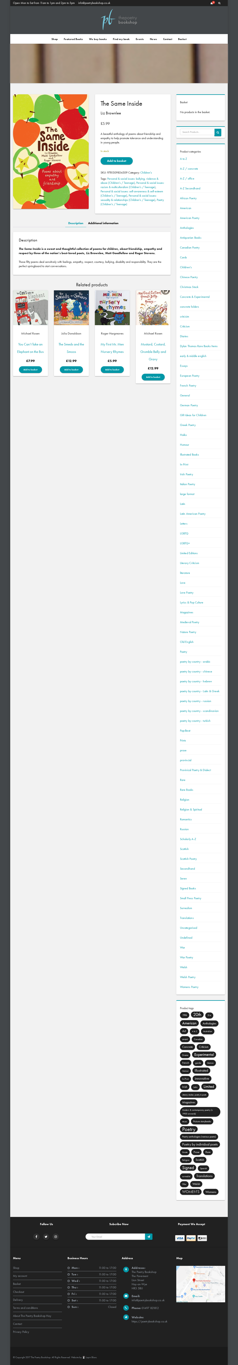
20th (197, 1014)
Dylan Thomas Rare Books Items (199, 346)
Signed (188, 1167)
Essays (184, 366)
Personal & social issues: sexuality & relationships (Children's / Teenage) (129, 198)
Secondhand (187, 869)
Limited (209, 1086)
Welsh (183, 967)
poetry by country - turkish (195, 721)
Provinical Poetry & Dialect (195, 770)
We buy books (98, 39)
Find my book (121, 39)
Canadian (198, 1039)
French (185, 1062)
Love (183, 583)
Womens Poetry (189, 987)
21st (209, 1015)
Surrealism (186, 908)
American (186, 208)
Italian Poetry (187, 484)
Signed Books (188, 888)
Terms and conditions (25, 1308)
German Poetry (189, 405)
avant (185, 1039)
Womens (210, 1192)
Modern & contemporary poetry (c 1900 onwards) (197, 1111)
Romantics (186, 819)
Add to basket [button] (30, 369)
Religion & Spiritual (191, 809)
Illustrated (201, 1070)
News (153, 39)
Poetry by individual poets (200, 1144)
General (185, 395)
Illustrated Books (189, 454)
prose (183, 750)
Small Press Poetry (190, 898)
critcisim (184, 316)
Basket (182, 39)
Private (184, 1152)
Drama (185, 1055)
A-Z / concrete (189, 169)
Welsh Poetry (187, 977)
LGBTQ (184, 533)
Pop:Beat (185, 731)
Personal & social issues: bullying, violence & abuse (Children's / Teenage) (129, 181)
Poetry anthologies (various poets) (199, 1136)
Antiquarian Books (190, 238)
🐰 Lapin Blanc (89, 1357)
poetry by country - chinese (196, 671)
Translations (187, 918)
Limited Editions (189, 553)
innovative (202, 1078)
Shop (55, 39)
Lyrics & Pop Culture (191, 602)
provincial (186, 760)
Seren (183, 878)
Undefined (186, 938)
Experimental (204, 1054)
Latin (182, 504)
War (182, 947)
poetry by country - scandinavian (199, 711)
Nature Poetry (188, 632)
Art (184, 1031)
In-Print (184, 464)
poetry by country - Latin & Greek (200, 691)
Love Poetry (187, 593)
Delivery (18, 1300)
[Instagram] (55, 1237)
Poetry (183, 652)
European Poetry (190, 376)
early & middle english (193, 356)
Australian (207, 1031)
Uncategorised (188, 928)
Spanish (203, 1168)
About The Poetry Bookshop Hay (32, 1316)
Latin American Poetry (193, 514)
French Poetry (188, 385)
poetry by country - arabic (195, 662)
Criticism (185, 326)
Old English (187, 642)
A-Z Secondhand (190, 188)
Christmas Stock (189, 287)
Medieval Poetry (189, 622)
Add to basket (116, 161)
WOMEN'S (190, 1191)
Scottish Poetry (188, 859)
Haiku (183, 435)
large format (187, 494)
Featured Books (73, 39)
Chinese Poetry (189, 277)
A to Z (183, 159)
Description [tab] (75, 223)
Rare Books (186, 790)
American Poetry (190, 218)
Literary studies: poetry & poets (194, 1094)
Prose (196, 1152)
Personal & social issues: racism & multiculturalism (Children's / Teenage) (132, 185)
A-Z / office (187, 178)
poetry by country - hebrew (196, 681)
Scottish (184, 849)
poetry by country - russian (195, 701)
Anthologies (187, 228)
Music (184, 1121)
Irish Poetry (186, 474)
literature (185, 573)
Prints (183, 740)
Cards (183, 257)
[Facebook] (36, 1237)
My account (20, 1276)
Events (140, 39)
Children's (146, 172)
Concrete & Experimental (195, 297)
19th (184, 1015)
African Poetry (188, 198)
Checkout (18, 1292)
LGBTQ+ (185, 543)
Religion (184, 800)
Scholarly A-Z (188, 839)
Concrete (187, 1047)
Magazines (186, 612)
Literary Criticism (189, 563)
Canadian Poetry (190, 247)
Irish (184, 1087)
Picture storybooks (202, 1121)
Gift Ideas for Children (193, 415)
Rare (183, 780)
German (210, 1063)
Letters (183, 524)
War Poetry (186, 957)
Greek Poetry (188, 425)
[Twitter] (46, 1237)
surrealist (186, 1176)
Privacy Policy (21, 1332)
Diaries (184, 336)
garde (198, 1062)
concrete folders (189, 307)
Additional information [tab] (103, 223)
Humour (184, 445)
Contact (167, 39)
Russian (184, 829)
